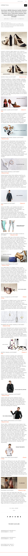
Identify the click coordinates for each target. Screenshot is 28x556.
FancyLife (22, 18)
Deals (13, 508)
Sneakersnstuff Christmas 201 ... (9, 530)
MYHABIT (16, 508)
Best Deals (6, 18)
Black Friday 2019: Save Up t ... (8, 544)
